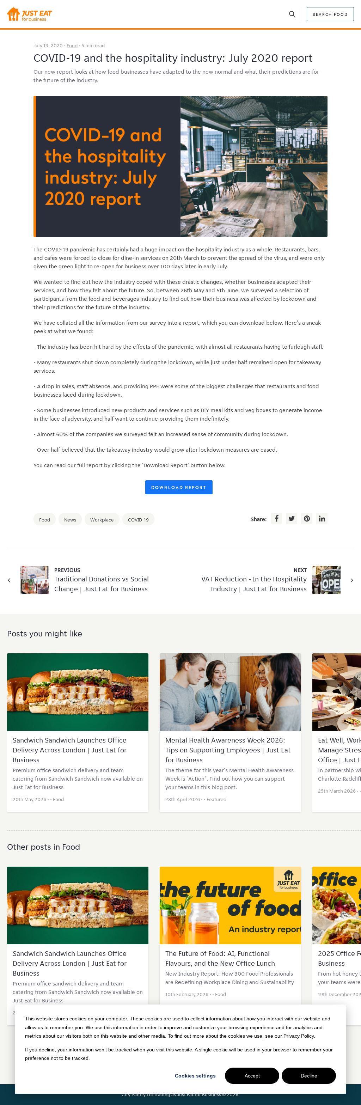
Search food (330, 14)
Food (72, 45)
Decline (309, 1076)
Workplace (102, 520)
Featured (216, 799)
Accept (252, 1076)
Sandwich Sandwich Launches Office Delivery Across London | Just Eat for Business (70, 749)
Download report (179, 488)
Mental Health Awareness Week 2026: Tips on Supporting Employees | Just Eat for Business (228, 749)
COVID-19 (138, 520)
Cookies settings (195, 1076)
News (70, 520)
